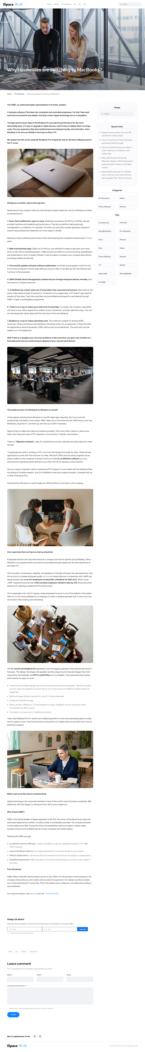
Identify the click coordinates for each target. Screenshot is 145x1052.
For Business (66, 4)
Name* (9, 975)
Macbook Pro (40, 78)
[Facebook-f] (35, 1036)
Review (56, 4)
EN (75, 4)
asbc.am (33, 893)
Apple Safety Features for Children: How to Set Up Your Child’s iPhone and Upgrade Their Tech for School (117, 174)
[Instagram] (40, 1036)
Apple (18, 78)
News (49, 4)
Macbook (30, 78)
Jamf (24, 78)
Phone (69, 975)
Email (39, 975)
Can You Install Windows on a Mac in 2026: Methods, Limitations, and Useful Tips (117, 150)
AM (84, 4)
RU (80, 4)
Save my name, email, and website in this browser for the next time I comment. (31, 1008)
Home (9, 94)
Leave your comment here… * (17, 986)
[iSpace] (13, 4)
